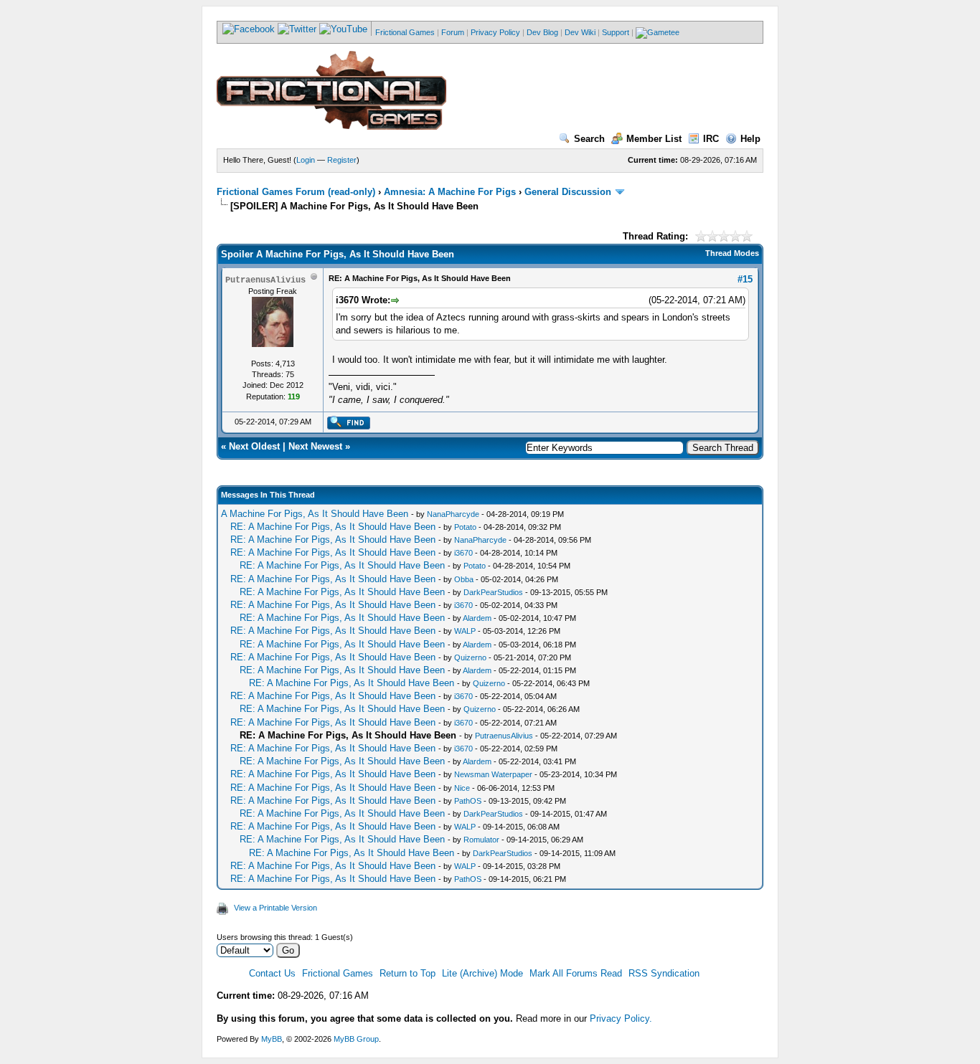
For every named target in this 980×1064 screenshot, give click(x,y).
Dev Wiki (580, 32)
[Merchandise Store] (657, 32)
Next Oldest (254, 446)
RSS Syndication (663, 973)
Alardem (477, 618)
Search (589, 138)
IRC (711, 138)
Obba (463, 579)
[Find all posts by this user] (348, 426)
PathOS (467, 801)
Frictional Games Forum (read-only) (296, 191)
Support (615, 32)
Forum (452, 32)
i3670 (463, 552)
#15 (745, 279)
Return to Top (407, 973)
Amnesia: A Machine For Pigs (450, 191)
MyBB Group (356, 1039)
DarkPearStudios (493, 592)
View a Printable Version (275, 907)
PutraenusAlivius (504, 735)
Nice (462, 788)
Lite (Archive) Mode (482, 973)
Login (305, 160)
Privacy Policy (495, 32)
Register (342, 160)
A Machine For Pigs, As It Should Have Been (314, 513)
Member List (654, 138)
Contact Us (272, 973)
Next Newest (315, 446)
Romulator (481, 839)
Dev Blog (542, 32)
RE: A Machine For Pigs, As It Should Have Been (332, 526)
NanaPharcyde (453, 514)
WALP (465, 631)
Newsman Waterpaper (493, 774)
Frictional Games (405, 32)
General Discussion (567, 191)
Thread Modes (732, 253)
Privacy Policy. (621, 1018)
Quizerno (470, 657)
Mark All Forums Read (575, 973)
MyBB (271, 1039)
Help (750, 138)
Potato (465, 527)
